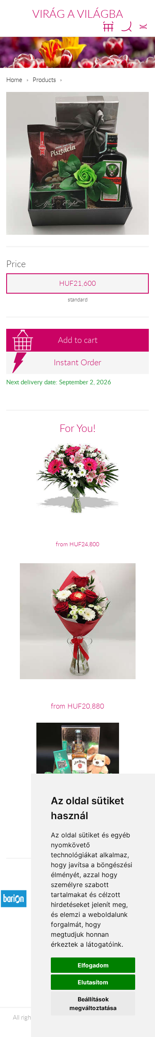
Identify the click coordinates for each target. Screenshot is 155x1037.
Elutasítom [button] (93, 982)
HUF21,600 (77, 283)
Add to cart (78, 339)
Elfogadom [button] (93, 965)
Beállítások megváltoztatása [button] (93, 1003)
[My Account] (143, 26)
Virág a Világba (77, 13)
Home (14, 79)
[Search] (126, 26)
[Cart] (108, 26)
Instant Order (77, 362)
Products (44, 79)
